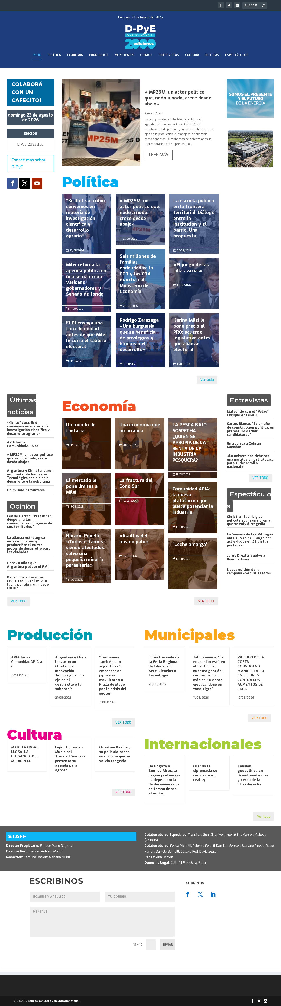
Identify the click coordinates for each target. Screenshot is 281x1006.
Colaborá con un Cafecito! (27, 92)
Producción (98, 55)
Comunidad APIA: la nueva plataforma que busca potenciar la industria (193, 503)
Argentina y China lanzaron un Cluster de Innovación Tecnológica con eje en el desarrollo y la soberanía (30, 476)
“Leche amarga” (193, 563)
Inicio (37, 55)
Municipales (124, 55)
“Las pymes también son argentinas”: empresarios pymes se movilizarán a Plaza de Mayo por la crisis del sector (113, 675)
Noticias (212, 55)
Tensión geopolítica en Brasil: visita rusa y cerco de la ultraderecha (253, 775)
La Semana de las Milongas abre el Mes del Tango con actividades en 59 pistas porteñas (250, 539)
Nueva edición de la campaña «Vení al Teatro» (249, 572)
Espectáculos (236, 55)
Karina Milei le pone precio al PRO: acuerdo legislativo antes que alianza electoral (194, 337)
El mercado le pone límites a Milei (86, 488)
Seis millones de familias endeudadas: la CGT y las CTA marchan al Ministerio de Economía (140, 276)
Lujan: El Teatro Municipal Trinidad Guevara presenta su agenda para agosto (70, 758)
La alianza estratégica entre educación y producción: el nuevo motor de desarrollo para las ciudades (28, 544)
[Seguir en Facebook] (12, 183)
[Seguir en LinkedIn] (213, 894)
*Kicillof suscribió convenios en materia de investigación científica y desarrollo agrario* (86, 220)
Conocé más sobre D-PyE (28, 163)
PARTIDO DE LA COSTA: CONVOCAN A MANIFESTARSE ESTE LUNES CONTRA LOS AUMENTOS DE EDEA (251, 673)
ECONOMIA (75, 55)
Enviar (167, 945)
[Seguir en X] (24, 183)
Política (54, 55)
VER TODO (19, 601)
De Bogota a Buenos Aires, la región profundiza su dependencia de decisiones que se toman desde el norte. (164, 780)
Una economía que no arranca (139, 430)
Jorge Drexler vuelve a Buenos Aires (246, 557)
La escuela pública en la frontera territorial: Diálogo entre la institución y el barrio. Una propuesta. (194, 220)
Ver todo (207, 380)
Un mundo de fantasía (26, 490)
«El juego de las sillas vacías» (194, 270)
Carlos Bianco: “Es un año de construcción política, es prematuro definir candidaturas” (250, 429)
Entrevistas (169, 55)
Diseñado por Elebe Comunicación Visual (52, 1001)
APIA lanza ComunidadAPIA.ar (22, 444)
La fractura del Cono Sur (139, 485)
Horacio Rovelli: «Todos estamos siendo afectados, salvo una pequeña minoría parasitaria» (86, 553)
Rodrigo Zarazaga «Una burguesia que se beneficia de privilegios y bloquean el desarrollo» (140, 337)
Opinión (146, 55)
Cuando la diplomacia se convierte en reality (205, 773)
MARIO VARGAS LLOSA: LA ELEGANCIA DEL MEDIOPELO (24, 754)
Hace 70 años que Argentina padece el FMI (27, 565)
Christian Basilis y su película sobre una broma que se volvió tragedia (248, 520)
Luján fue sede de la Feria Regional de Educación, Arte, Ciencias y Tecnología (164, 666)
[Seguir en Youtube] (37, 183)
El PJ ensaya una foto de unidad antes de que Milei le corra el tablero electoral (86, 337)
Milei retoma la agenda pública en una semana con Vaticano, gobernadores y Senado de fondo (86, 281)
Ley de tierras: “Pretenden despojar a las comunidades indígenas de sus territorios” (29, 521)
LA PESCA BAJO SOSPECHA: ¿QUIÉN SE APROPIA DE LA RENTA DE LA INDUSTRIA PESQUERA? (193, 444)
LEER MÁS (158, 154)
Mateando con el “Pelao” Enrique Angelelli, (248, 413)
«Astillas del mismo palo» (139, 541)
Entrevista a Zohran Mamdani (244, 445)
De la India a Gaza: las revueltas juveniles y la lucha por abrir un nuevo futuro (28, 582)
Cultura (192, 55)
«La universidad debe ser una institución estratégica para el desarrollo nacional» (250, 461)
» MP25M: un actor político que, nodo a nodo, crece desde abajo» (178, 98)
